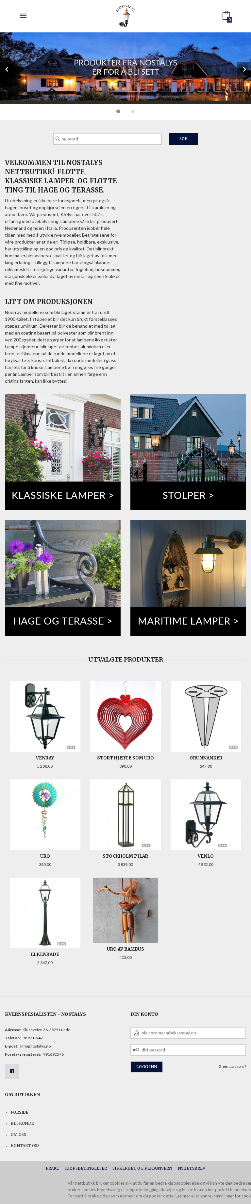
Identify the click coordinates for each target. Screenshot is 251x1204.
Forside (19, 1112)
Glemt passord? (232, 1066)
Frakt (52, 1168)
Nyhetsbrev (191, 1168)
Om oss (18, 1134)
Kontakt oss (25, 1145)
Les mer (183, 1195)
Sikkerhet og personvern (142, 1168)
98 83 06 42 (33, 1037)
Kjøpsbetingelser (86, 1168)
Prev (7, 69)
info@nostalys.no (35, 1046)
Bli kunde (22, 1123)
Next (244, 69)
